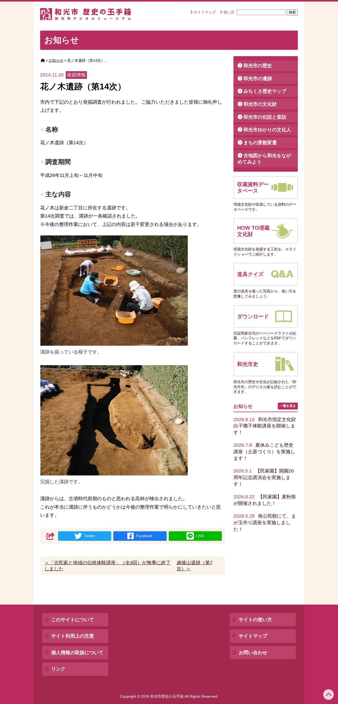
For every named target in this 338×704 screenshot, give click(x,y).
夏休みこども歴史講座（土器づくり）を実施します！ (264, 451)
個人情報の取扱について (77, 652)
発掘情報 (76, 75)
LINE (200, 536)
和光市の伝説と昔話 (264, 117)
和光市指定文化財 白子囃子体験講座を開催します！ (267, 426)
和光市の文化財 (260, 104)
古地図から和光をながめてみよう (264, 159)
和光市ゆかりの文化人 (267, 129)
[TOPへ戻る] (328, 694)
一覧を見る (288, 406)
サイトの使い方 (255, 619)
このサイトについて (72, 619)
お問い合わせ (253, 652)
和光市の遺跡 (257, 78)
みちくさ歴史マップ (264, 91)
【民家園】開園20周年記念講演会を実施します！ (263, 477)
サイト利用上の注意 (72, 636)
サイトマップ (205, 12)
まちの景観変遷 (260, 142)
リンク (58, 669)
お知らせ (56, 60)
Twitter (89, 536)
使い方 (228, 12)
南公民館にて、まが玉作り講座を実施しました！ (264, 522)
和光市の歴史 (257, 65)
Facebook (144, 536)
